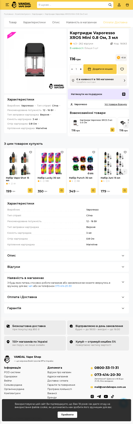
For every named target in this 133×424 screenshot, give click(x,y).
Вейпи (8, 380)
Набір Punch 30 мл (80, 177)
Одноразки (10, 376)
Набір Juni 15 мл (110, 177)
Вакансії (52, 393)
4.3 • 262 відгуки (83, 43)
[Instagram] (92, 396)
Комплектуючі (12, 393)
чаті (30, 286)
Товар (13, 22)
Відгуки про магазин (59, 372)
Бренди (52, 397)
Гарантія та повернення (61, 384)
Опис (56, 22)
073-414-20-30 (63, 286)
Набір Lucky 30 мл (49, 177)
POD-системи (12, 372)
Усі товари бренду (116, 104)
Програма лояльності (59, 389)
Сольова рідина (13, 384)
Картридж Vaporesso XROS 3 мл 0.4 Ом (96, 121)
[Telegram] (99, 396)
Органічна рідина (14, 389)
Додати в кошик (103, 69)
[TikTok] (112, 396)
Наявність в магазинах (81, 22)
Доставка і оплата (57, 380)
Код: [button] (120, 43)
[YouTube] (106, 396)
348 (78, 181)
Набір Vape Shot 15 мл (17, 179)
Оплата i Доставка (115, 22)
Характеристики (34, 22)
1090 (47, 181)
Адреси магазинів (57, 376)
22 (15, 184)
